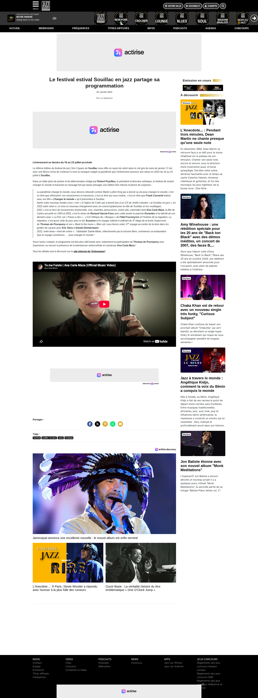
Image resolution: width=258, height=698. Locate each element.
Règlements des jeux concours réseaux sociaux (208, 666)
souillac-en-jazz (49, 438)
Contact (37, 662)
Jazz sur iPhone (173, 662)
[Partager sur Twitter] (96, 425)
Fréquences (80, 28)
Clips (68, 662)
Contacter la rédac (76, 669)
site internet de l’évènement (89, 251)
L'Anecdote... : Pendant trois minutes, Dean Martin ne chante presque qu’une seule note (202, 136)
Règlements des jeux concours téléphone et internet (209, 684)
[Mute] (54, 18)
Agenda (210, 28)
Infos (151, 28)
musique (69, 438)
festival (36, 438)
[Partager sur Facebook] (89, 425)
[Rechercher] (223, 6)
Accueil (14, 28)
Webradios (46, 28)
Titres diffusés (118, 28)
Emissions (38, 669)
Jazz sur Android (173, 666)
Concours (242, 28)
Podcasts (180, 28)
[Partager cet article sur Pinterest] (104, 425)
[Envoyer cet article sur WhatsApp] (112, 425)
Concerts (71, 666)
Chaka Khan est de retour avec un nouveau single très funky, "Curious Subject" (202, 311)
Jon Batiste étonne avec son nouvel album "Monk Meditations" (202, 466)
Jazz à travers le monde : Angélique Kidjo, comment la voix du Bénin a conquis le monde (203, 384)
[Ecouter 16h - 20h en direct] (203, 87)
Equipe (36, 666)
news (60, 438)
